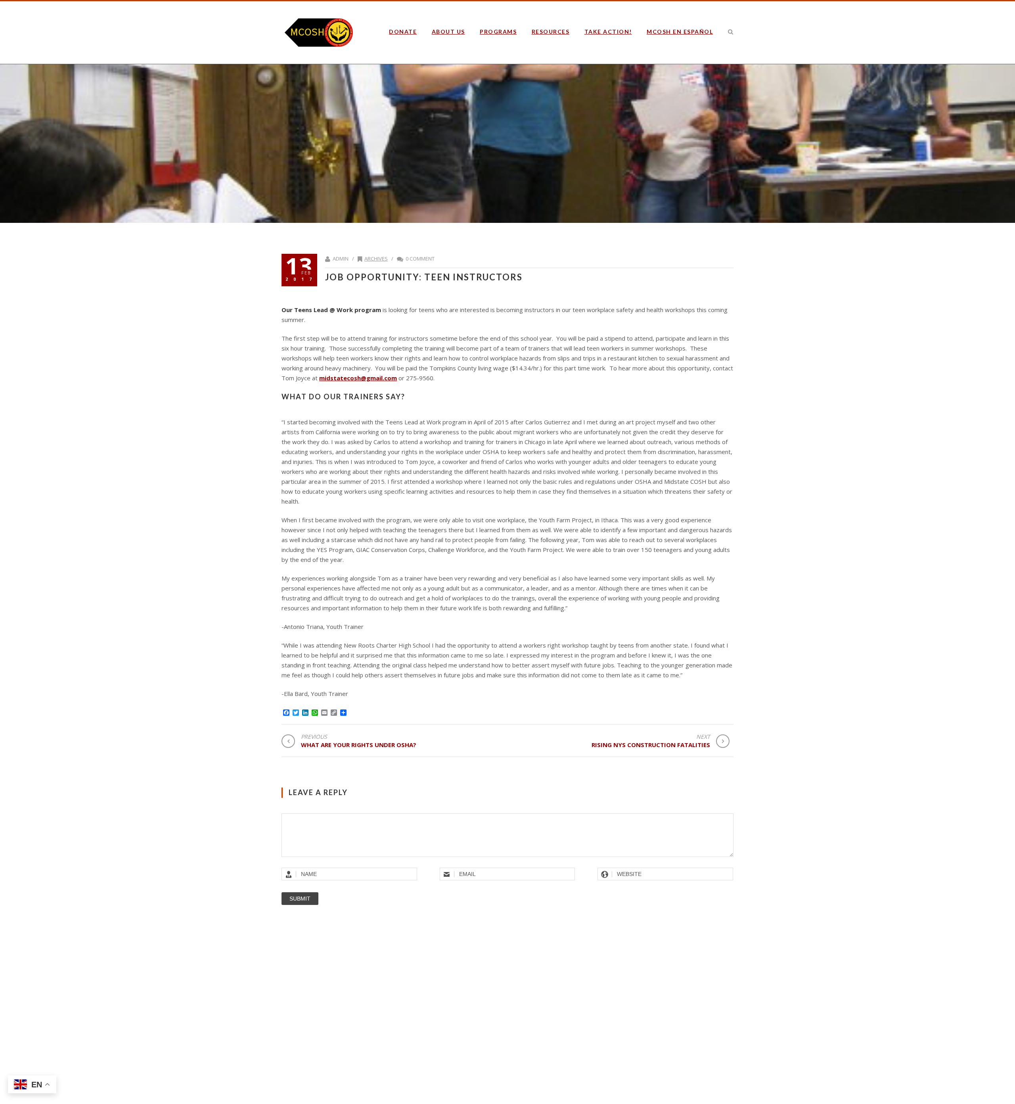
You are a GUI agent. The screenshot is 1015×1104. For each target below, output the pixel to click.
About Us (448, 31)
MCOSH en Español (680, 31)
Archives (376, 258)
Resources (551, 31)
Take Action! (608, 31)
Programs (498, 31)
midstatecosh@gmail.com (358, 378)
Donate (403, 31)
